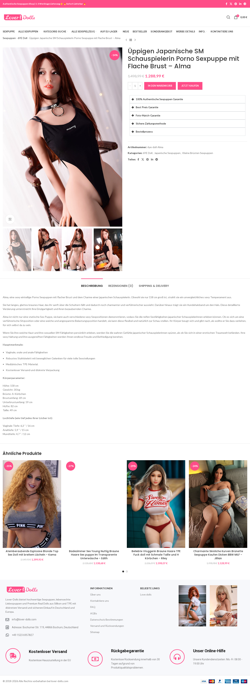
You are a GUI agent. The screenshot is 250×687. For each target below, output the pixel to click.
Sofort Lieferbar (74, 3)
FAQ (92, 606)
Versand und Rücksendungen (107, 625)
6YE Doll (22, 38)
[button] (7, 249)
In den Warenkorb (160, 85)
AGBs (93, 613)
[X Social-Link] (231, 3)
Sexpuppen (9, 38)
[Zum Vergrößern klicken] (10, 219)
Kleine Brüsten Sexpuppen (197, 152)
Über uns (95, 594)
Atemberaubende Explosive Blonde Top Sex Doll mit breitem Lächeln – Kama (32, 553)
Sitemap (95, 632)
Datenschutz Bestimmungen (106, 619)
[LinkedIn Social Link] (240, 3)
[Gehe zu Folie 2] (127, 571)
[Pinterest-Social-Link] (235, 3)
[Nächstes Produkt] (135, 40)
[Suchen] (228, 17)
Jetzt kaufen (190, 85)
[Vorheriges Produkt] (126, 40)
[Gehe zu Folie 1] (123, 571)
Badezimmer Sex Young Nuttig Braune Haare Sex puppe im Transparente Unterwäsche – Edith (94, 554)
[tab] (92, 284)
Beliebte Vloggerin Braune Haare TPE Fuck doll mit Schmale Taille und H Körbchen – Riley (156, 554)
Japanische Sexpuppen (167, 152)
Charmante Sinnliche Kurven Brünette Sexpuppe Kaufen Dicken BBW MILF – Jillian (218, 554)
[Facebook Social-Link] (226, 3)
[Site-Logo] (19, 16)
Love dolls (146, 594)
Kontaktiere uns (99, 600)
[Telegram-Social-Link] (244, 3)
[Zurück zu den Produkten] (130, 40)
